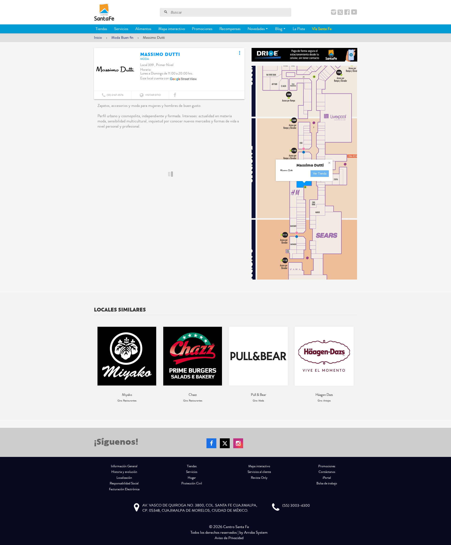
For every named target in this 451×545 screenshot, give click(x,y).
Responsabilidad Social (124, 483)
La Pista (299, 29)
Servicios (121, 29)
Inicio (98, 37)
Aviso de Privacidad (229, 538)
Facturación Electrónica (124, 489)
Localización (124, 477)
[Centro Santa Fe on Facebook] (347, 12)
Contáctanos (327, 472)
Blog (279, 29)
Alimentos (143, 29)
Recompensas (230, 29)
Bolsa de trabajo (326, 483)
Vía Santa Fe (322, 29)
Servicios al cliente (259, 472)
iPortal (327, 477)
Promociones (202, 29)
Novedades (257, 29)
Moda (144, 59)
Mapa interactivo (171, 29)
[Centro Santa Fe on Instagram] (333, 12)
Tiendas (101, 29)
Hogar (192, 477)
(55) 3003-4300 (296, 505)
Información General (124, 466)
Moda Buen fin (122, 37)
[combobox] (230, 12)
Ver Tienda (320, 173)
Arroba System (256, 532)
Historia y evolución (124, 472)
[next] (352, 364)
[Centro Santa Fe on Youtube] (354, 12)
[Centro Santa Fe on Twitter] (340, 12)
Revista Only (259, 477)
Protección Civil (191, 483)
